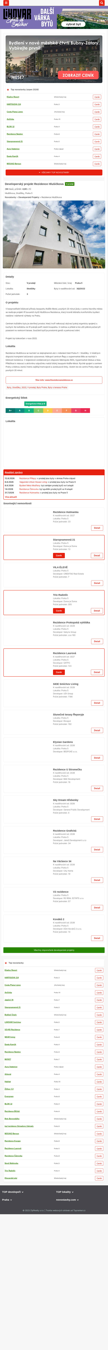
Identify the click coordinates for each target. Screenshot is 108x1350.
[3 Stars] (40, 230)
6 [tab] (62, 308)
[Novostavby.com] (54, 3)
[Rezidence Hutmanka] (28, 686)
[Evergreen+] (54, 776)
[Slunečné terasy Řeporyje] (28, 1180)
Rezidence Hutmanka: (29, 536)
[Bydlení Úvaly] (54, 546)
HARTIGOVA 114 (14, 104)
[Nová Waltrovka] (54, 1236)
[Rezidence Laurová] (28, 986)
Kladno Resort (13, 97)
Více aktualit (11, 540)
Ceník (97, 97)
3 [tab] (52, 308)
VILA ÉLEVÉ (59, 744)
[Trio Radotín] (54, 182)
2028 (72, 1138)
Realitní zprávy (14, 515)
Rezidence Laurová (64, 974)
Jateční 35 (11, 141)
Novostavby (10, 243)
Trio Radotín (12, 149)
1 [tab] (45, 308)
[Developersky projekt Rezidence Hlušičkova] (54, 278)
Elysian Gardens (62, 1204)
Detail (97, 698)
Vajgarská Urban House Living (33, 525)
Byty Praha (42, 430)
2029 (72, 943)
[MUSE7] (54, 37)
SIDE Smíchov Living (65, 1134)
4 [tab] (55, 308)
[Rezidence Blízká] (54, 1006)
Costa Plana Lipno (15, 112)
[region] (54, 488)
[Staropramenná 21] (28, 721)
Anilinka (10, 119)
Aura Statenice (13, 164)
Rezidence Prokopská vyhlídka (70, 939)
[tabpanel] (54, 278)
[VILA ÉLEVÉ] (28, 756)
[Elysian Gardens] (28, 1215)
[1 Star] (12, 230)
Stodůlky (16, 430)
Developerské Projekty (28, 243)
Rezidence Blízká (14, 127)
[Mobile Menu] (6, 3)
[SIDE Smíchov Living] (28, 1146)
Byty (9, 430)
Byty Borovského (14, 134)
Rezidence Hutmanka (65, 674)
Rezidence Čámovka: (29, 532)
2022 (24, 430)
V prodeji (68, 219)
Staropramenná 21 (64, 709)
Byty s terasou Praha (57, 430)
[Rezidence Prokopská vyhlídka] (28, 951)
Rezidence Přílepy (27, 521)
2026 (72, 1208)
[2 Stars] (26, 230)
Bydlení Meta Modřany (29, 528)
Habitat (10, 156)
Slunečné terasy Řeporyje (68, 1169)
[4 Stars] (54, 230)
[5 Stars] (68, 230)
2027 (72, 678)
